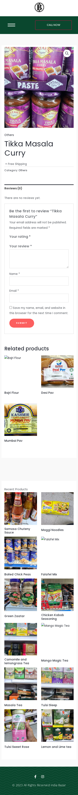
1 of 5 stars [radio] (34, 237)
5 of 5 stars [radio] (51, 237)
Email (14, 291)
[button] (67, 53)
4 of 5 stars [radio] (46, 237)
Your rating (20, 236)
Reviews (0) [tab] (13, 188)
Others (9, 135)
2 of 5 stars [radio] (38, 237)
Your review (20, 246)
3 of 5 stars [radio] (42, 237)
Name (14, 274)
